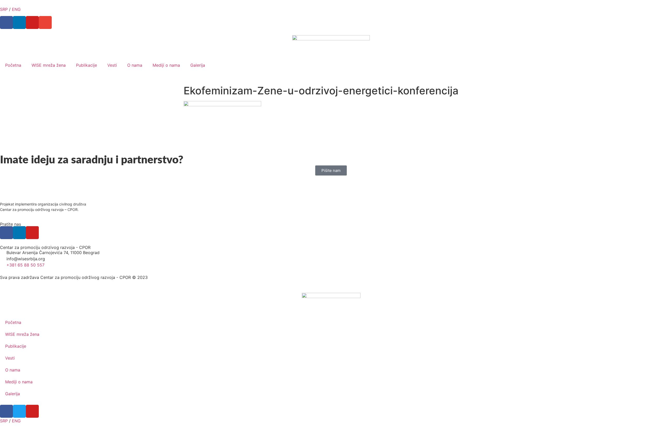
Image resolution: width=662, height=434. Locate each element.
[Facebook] (6, 22)
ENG (16, 9)
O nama (134, 65)
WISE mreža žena (49, 65)
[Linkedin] (19, 22)
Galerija (197, 65)
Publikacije (86, 65)
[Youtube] (32, 22)
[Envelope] (45, 22)
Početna (13, 65)
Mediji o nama (166, 65)
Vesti (112, 65)
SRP (4, 9)
